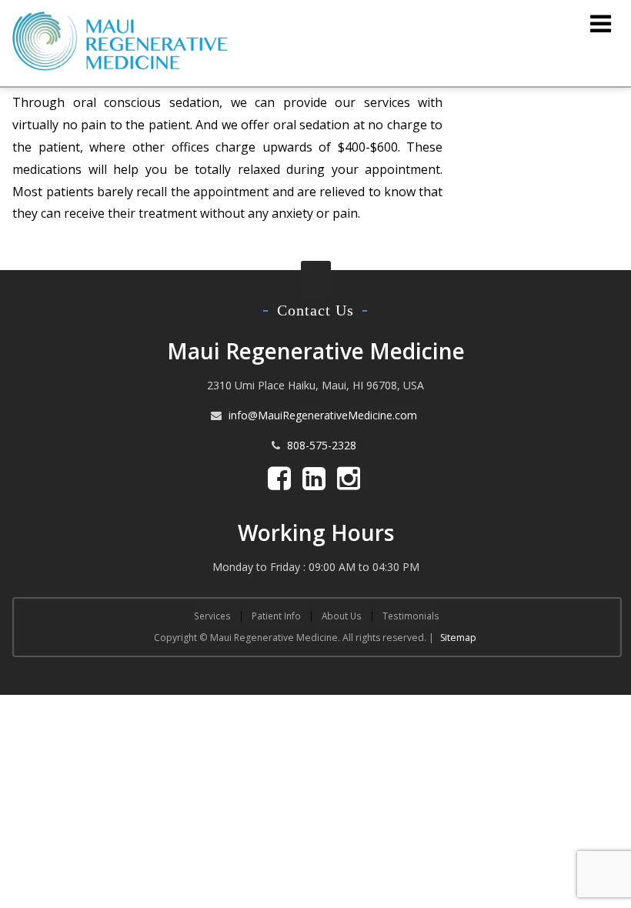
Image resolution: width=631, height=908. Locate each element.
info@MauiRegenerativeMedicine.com (323, 415)
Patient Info (276, 615)
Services (212, 615)
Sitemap (458, 637)
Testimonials (410, 615)
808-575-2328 (321, 445)
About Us (342, 615)
